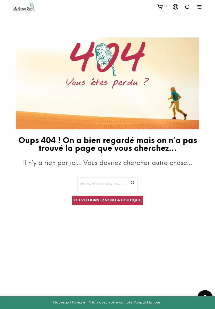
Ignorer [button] (155, 303)
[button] (161, 6)
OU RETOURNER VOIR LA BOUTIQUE (107, 200)
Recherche (132, 182)
